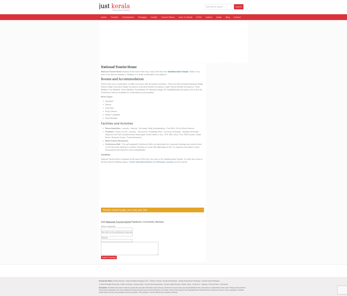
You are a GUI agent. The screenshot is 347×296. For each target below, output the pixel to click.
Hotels (154, 17)
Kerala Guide (139, 284)
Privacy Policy (214, 284)
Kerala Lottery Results (172, 284)
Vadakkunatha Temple (178, 72)
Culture (209, 17)
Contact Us (196, 284)
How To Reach (185, 17)
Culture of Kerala (126, 284)
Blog (228, 17)
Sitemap (204, 284)
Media (184, 284)
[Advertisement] (173, 42)
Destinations (128, 17)
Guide (219, 17)
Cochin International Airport (140, 162)
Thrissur (130, 74)
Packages (142, 17)
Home (104, 17)
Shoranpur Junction (165, 162)
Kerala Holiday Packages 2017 (137, 281)
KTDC (199, 17)
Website (104, 238)
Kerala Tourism (119, 281)
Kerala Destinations (170, 281)
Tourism (114, 17)
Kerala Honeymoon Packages (190, 281)
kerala (114, 6)
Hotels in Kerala (156, 281)
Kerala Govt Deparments (154, 284)
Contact (237, 17)
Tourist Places (168, 17)
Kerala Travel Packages (211, 281)
